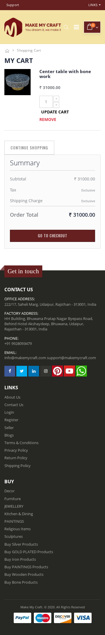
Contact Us (13, 404)
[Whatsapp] (81, 371)
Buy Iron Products (20, 559)
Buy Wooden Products (23, 574)
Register (11, 419)
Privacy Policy (16, 450)
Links (92, 5)
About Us (12, 397)
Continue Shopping (29, 147)
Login (9, 412)
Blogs (9, 435)
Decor (9, 490)
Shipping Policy (17, 465)
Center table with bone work (65, 73)
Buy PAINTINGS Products (26, 566)
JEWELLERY (13, 506)
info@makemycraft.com (25, 357)
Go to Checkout (52, 235)
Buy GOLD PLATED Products (28, 551)
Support (12, 5)
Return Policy (15, 457)
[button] (66, 27)
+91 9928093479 (18, 343)
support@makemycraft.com (71, 357)
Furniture (12, 498)
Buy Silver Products (21, 544)
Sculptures (13, 536)
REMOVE (47, 119)
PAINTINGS (14, 521)
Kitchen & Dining (18, 513)
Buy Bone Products (21, 582)
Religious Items (17, 528)
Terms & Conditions (21, 442)
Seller (9, 427)
